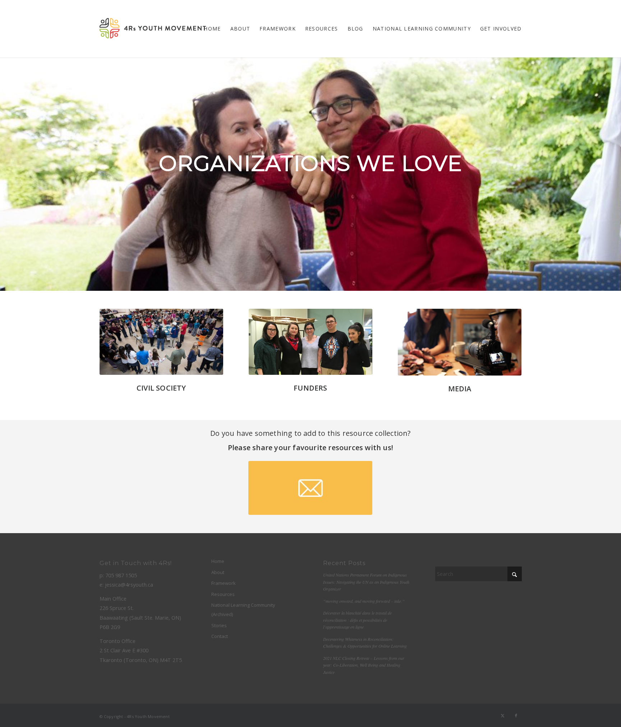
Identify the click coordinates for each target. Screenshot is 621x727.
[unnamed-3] (311, 342)
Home (217, 561)
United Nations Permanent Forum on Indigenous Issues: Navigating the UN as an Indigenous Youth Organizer (366, 582)
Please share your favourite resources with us (309, 447)
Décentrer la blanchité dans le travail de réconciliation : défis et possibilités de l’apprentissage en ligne (357, 620)
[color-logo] (153, 28)
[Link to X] (502, 715)
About (217, 572)
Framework (223, 583)
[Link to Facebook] (516, 715)
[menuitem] (212, 28)
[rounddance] (162, 342)
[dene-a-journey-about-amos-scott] (460, 342)
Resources (223, 594)
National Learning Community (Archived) (243, 610)
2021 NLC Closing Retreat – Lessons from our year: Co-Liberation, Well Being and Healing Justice (363, 665)
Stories (219, 625)
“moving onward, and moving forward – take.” (364, 601)
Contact (219, 636)
